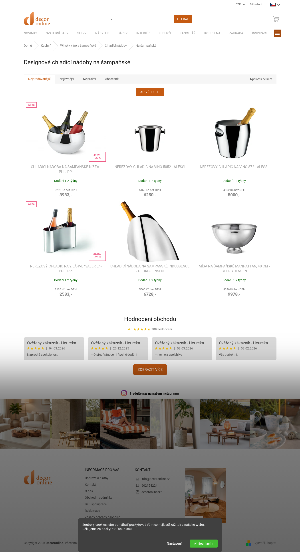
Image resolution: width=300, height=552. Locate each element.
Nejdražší (89, 79)
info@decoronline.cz (155, 479)
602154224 (149, 485)
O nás (89, 491)
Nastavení (174, 544)
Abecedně (112, 79)
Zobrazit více (150, 369)
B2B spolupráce (96, 504)
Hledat (183, 19)
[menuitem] (30, 33)
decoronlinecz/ (151, 492)
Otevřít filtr (150, 92)
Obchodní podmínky (98, 497)
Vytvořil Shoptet (265, 542)
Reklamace (92, 510)
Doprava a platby (96, 478)
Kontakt (90, 484)
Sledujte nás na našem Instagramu (154, 393)
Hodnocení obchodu (150, 319)
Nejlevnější (67, 79)
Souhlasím (205, 543)
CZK (239, 4)
